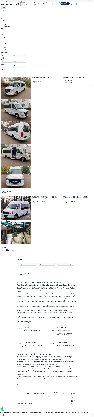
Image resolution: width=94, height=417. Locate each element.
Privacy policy (31, 271)
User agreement (74, 403)
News (72, 398)
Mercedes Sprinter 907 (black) (39, 201)
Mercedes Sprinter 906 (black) (70, 201)
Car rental (35, 3)
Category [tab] (3, 7)
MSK (65, 3)
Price (2, 63)
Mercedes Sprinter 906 (6, 246)
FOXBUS (5, 24)
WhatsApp (56, 391)
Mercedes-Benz (7, 26)
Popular (4, 70)
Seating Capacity (4, 52)
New (7, 70)
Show (2, 69)
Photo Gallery (73, 396)
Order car (18, 384)
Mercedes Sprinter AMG (69, 82)
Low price (10, 70)
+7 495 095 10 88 (72, 3)
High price (14, 70)
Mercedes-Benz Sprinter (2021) (8, 191)
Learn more (85, 412)
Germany (6, 47)
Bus (4, 36)
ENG (68, 3)
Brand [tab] (3, 13)
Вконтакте (56, 392)
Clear (6, 69)
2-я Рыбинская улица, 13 (49, 395)
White (5, 43)
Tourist (5, 32)
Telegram (30, 273)
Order (21, 274)
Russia (5, 49)
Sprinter (5, 30)
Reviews (72, 401)
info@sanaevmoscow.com (39, 393)
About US (73, 400)
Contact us (47, 3)
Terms (43, 3)
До (14, 53)
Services (39, 3)
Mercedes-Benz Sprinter (38, 81)
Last (13, 250)
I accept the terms (27, 271)
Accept (1, 414)
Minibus (5, 37)
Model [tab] (3, 16)
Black (5, 41)
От (1, 53)
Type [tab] (3, 10)
